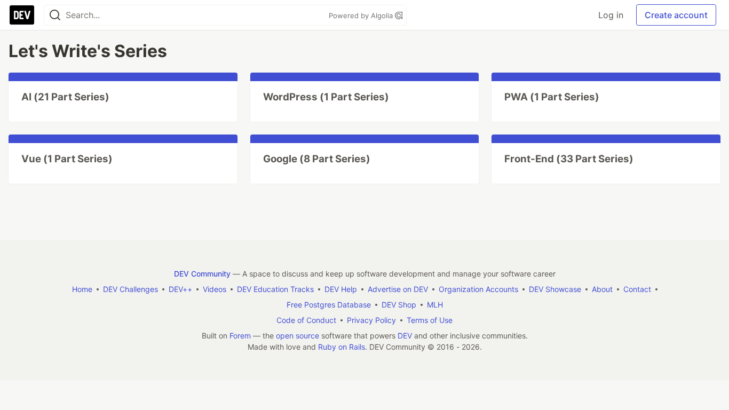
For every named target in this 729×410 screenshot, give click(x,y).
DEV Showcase (555, 289)
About (602, 289)
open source (297, 335)
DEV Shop (399, 304)
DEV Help (340, 289)
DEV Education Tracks (275, 289)
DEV (405, 335)
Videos (214, 289)
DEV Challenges (130, 289)
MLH (435, 304)
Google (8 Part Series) (316, 159)
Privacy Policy (371, 320)
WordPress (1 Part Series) (326, 97)
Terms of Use (430, 320)
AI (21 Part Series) (65, 97)
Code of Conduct (306, 320)
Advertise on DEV (398, 289)
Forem (240, 335)
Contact (637, 289)
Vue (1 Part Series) (67, 159)
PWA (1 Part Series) (551, 97)
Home (82, 289)
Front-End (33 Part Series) (568, 159)
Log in (610, 15)
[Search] (55, 15)
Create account (676, 15)
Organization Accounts (478, 289)
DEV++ (180, 289)
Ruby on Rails (341, 346)
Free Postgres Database (329, 304)
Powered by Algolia (362, 15)
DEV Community (202, 273)
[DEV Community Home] (22, 15)
